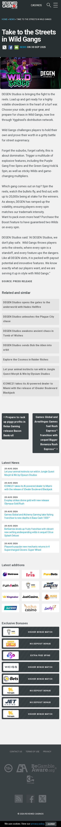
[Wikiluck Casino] (30, 585)
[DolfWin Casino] (10, 607)
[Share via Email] (16, 47)
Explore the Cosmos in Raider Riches (25, 359)
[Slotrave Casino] (10, 574)
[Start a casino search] (49, 5)
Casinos (36, 5)
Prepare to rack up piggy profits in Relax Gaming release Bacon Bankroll (14, 426)
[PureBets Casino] (50, 574)
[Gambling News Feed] (19, 798)
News (12, 19)
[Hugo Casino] (50, 596)
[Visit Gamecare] (30, 779)
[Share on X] (4, 47)
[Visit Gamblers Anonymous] (22, 768)
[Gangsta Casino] (50, 585)
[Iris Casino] (30, 574)
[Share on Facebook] (10, 47)
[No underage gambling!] (8, 768)
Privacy (47, 751)
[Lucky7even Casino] (50, 607)
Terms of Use (32, 751)
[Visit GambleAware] (44, 768)
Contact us (16, 751)
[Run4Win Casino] (10, 585)
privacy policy (37, 823)
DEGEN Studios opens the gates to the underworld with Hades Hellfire (26, 304)
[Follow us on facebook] (31, 798)
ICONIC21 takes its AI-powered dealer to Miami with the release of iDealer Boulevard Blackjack (30, 388)
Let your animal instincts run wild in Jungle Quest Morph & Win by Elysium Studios (29, 371)
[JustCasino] (30, 596)
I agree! (51, 824)
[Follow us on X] (42, 798)
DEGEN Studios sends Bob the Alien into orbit (27, 347)
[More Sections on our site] (56, 5)
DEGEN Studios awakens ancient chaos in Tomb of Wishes (28, 333)
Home (4, 19)
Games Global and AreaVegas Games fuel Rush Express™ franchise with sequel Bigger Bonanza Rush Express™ (46, 433)
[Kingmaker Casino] (10, 596)
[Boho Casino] (30, 607)
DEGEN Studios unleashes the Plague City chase (28, 319)
